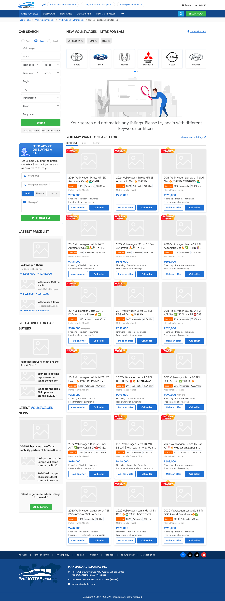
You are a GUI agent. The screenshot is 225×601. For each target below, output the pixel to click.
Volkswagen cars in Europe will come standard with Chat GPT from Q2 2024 (49, 462)
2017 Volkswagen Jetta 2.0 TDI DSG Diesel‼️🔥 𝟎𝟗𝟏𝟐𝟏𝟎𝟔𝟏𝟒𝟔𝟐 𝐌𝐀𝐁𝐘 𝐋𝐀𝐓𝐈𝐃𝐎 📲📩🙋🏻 (134, 379)
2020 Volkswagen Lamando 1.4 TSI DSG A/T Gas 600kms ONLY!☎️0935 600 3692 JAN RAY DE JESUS (88, 512)
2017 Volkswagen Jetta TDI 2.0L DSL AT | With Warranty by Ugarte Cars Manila (136, 446)
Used (55, 41)
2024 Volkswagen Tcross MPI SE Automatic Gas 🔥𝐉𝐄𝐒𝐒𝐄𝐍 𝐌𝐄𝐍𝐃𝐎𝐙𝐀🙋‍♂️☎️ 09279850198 (135, 179)
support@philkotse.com (83, 584)
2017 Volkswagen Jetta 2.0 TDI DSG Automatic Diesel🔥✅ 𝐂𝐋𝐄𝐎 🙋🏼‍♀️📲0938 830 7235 (86, 312)
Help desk (109, 554)
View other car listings (192, 137)
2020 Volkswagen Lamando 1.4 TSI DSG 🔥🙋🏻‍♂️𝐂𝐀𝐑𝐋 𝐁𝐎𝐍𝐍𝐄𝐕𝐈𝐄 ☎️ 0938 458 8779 (136, 512)
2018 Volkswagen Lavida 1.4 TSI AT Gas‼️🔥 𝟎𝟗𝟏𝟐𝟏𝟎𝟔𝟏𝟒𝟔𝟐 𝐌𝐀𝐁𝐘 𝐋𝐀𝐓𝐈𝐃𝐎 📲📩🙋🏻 (88, 379)
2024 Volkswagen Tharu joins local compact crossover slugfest (49, 477)
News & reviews (105, 13)
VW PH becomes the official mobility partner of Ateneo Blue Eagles (39, 448)
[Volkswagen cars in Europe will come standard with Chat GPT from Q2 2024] (28, 461)
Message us (43, 218)
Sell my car (196, 13)
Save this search (30, 130)
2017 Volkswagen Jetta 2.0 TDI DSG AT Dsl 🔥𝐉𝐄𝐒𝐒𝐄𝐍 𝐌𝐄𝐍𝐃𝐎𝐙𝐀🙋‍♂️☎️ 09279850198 (135, 312)
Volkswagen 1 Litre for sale (71, 19)
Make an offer (77, 207)
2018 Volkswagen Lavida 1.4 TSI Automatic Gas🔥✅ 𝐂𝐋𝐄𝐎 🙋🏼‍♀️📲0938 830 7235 (183, 246)
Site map (79, 554)
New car (40, 193)
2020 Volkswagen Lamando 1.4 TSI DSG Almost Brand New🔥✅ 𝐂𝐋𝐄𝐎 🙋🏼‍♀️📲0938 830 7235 (184, 512)
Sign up (202, 4)
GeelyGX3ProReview (132, 4)
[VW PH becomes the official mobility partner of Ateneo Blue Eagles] (40, 431)
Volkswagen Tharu (31, 265)
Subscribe (43, 507)
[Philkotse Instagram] (196, 554)
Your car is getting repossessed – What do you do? (48, 377)
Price (83, 142)
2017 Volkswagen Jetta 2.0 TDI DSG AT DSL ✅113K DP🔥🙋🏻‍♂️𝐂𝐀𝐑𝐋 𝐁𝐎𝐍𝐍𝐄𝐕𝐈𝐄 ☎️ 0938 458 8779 (182, 379)
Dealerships (84, 13)
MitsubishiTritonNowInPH (64, 4)
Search (41, 122)
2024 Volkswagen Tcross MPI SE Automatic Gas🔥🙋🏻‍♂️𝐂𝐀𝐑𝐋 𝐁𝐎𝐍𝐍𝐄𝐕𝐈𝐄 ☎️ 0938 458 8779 (87, 179)
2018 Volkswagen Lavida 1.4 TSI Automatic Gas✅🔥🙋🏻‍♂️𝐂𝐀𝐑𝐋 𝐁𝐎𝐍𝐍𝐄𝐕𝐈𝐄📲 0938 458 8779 (86, 246)
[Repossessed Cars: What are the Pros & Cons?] (40, 346)
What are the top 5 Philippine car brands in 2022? (49, 392)
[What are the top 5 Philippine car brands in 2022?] (28, 391)
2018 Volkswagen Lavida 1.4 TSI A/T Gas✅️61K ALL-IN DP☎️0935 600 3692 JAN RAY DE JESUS (183, 312)
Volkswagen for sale (45, 19)
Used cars (49, 13)
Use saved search (51, 130)
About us (23, 554)
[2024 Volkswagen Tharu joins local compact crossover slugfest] (28, 476)
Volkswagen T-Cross (48, 301)
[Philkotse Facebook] (183, 554)
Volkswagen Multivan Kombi (49, 284)
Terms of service (41, 554)
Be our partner (128, 554)
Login (188, 4)
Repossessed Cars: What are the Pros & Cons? (39, 363)
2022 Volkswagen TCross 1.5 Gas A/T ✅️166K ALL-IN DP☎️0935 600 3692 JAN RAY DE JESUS (87, 446)
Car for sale (25, 19)
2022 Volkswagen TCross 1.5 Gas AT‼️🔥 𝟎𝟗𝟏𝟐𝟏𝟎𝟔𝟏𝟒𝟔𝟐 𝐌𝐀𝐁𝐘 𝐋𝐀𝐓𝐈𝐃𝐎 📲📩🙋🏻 (183, 446)
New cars (66, 13)
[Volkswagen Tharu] (40, 250)
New (41, 41)
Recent (96, 142)
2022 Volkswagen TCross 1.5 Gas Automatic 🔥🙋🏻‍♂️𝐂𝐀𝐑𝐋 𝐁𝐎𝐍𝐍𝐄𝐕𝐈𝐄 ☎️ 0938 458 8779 (135, 246)
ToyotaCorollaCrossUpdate (98, 4)
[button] (135, 71)
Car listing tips (148, 554)
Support (94, 554)
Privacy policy (62, 554)
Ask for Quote (125, 473)
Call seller (99, 207)
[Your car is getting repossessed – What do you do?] (28, 376)
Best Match (72, 142)
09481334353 (78, 579)
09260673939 (102, 579)
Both (28, 41)
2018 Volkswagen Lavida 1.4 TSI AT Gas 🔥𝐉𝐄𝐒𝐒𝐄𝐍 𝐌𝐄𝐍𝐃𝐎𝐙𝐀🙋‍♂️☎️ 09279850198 (184, 179)
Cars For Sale (29, 13)
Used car (53, 193)
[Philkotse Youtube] (203, 554)
